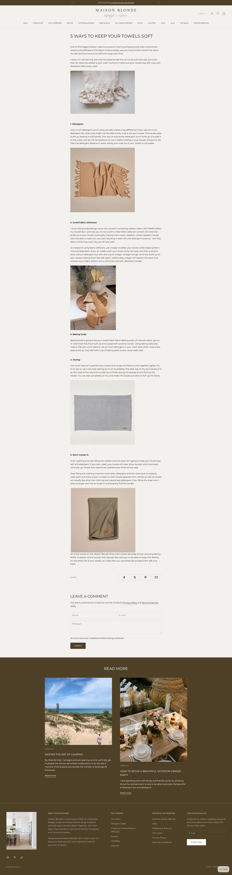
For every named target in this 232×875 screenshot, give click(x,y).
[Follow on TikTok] (21, 857)
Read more (50, 775)
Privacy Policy (130, 602)
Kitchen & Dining (86, 23)
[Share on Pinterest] (145, 577)
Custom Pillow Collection (122, 3)
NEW (25, 23)
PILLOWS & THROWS (123, 23)
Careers (115, 836)
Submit (78, 646)
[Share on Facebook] (124, 577)
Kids (163, 23)
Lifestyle (49, 749)
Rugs (140, 23)
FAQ (154, 823)
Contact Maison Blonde (163, 819)
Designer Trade (118, 823)
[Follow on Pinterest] (14, 857)
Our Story (115, 819)
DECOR (70, 23)
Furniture (38, 23)
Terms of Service (150, 602)
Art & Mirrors (54, 23)
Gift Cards (157, 833)
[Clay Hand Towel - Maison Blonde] (102, 92)
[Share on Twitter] (134, 577)
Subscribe (196, 842)
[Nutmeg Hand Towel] (102, 179)
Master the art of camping (64, 754)
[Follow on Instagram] (7, 857)
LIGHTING (152, 23)
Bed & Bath (105, 23)
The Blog (184, 23)
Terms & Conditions (162, 842)
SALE (173, 23)
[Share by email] (156, 577)
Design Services (201, 23)
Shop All (115, 845)
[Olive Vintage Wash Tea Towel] (103, 520)
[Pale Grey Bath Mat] (102, 412)
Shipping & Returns (162, 828)
